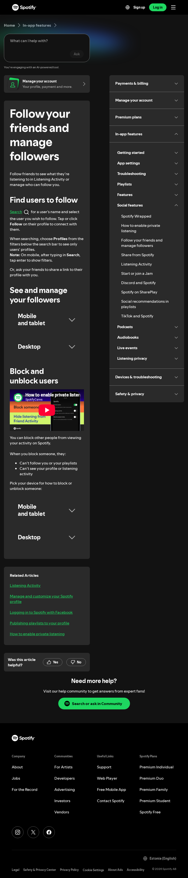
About (17, 767)
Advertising (64, 789)
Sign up (139, 7)
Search (16, 211)
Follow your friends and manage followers (142, 242)
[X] (33, 832)
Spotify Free (150, 812)
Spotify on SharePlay (139, 292)
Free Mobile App (111, 789)
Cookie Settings (93, 870)
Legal (15, 870)
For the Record (24, 789)
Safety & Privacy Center (39, 870)
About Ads (115, 870)
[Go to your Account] (82, 84)
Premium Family (154, 789)
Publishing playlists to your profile (39, 623)
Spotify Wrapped (136, 216)
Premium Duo (152, 778)
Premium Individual (157, 767)
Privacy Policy (69, 870)
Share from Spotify (137, 254)
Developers (64, 778)
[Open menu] (173, 7)
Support (104, 767)
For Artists (63, 767)
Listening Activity (25, 585)
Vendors (61, 812)
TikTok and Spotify (137, 316)
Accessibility (135, 870)
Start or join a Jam (137, 273)
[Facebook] (49, 832)
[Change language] (127, 7)
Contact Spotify (110, 800)
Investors (62, 800)
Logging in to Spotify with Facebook (41, 612)
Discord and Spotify (138, 282)
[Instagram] (18, 832)
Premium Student (155, 800)
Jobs (16, 778)
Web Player (107, 778)
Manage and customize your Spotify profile (41, 598)
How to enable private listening (37, 633)
